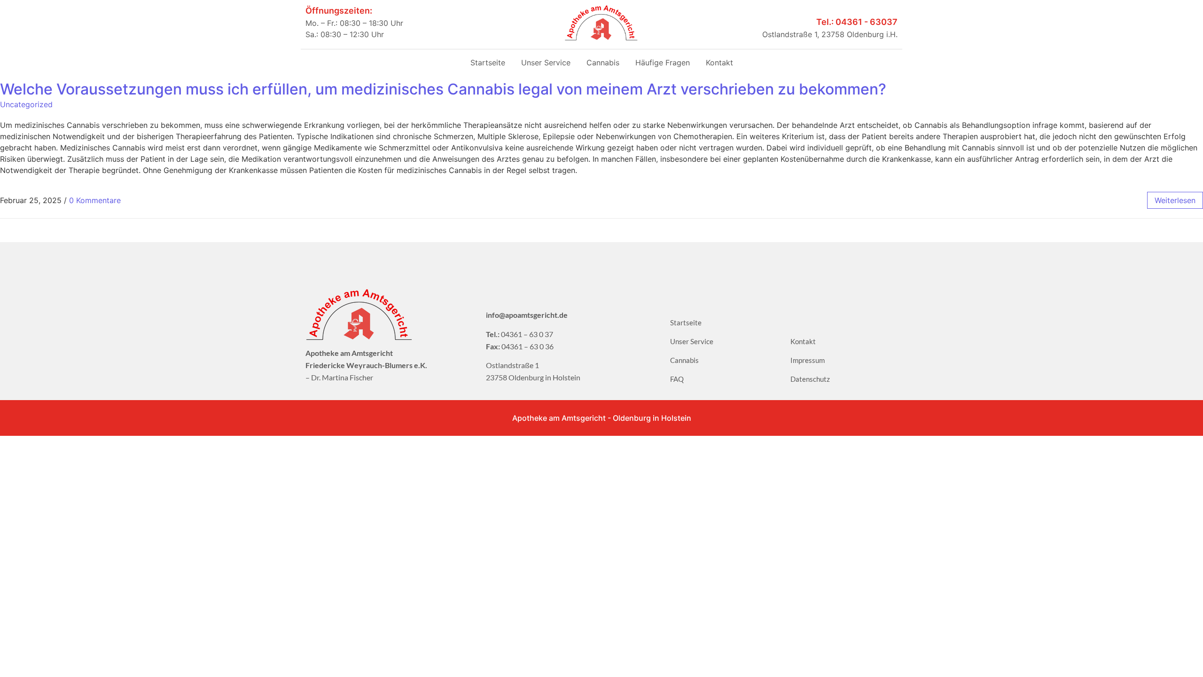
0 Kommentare (95, 200)
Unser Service (545, 62)
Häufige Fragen (662, 62)
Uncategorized (26, 104)
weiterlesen (1175, 200)
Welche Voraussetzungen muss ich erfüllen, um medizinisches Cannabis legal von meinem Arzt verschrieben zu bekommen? (443, 89)
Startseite (487, 62)
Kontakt (719, 62)
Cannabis (602, 62)
